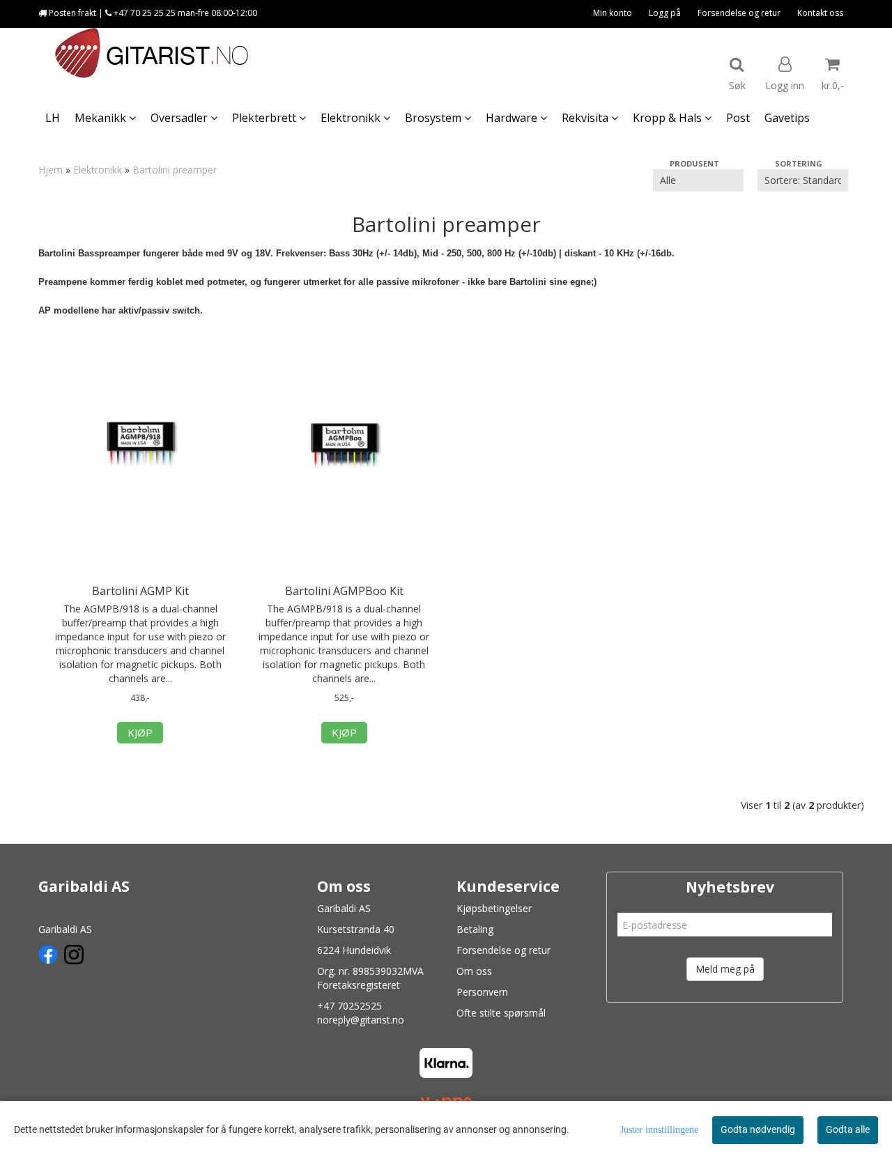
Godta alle (848, 1129)
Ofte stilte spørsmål (501, 1012)
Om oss (474, 971)
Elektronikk (97, 169)
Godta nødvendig (758, 1129)
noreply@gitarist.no (360, 1019)
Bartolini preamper (174, 169)
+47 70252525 (349, 1005)
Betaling (474, 929)
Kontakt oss (820, 13)
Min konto (612, 13)
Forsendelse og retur (739, 13)
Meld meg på (725, 968)
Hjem (50, 169)
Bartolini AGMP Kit (140, 591)
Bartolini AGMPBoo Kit (344, 591)
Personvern (482, 991)
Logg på (665, 13)
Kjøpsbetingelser (494, 908)
